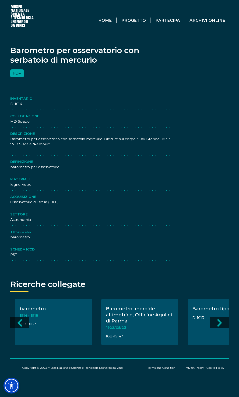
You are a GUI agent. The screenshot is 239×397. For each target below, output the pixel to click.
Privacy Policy (194, 367)
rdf (17, 73)
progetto (133, 20)
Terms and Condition (162, 367)
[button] (11, 385)
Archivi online (207, 20)
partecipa (167, 20)
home (105, 20)
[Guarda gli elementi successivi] (219, 322)
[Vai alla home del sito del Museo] (22, 16)
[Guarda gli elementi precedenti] (19, 322)
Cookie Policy (215, 367)
